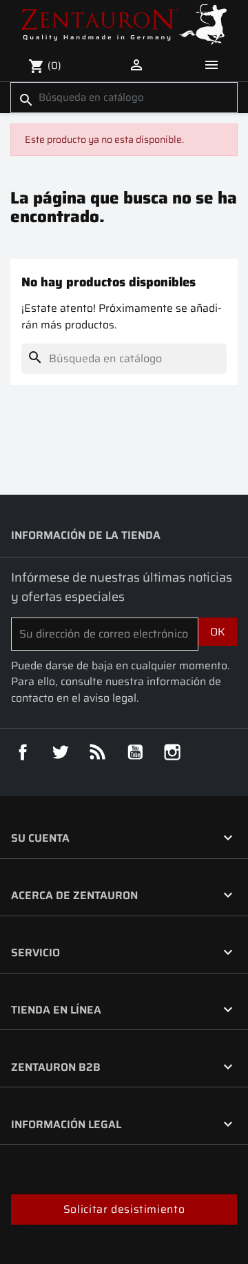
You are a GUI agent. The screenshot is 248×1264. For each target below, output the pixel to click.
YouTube (135, 752)
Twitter (60, 752)
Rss (98, 752)
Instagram (172, 752)
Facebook (23, 752)
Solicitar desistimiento (124, 1209)
